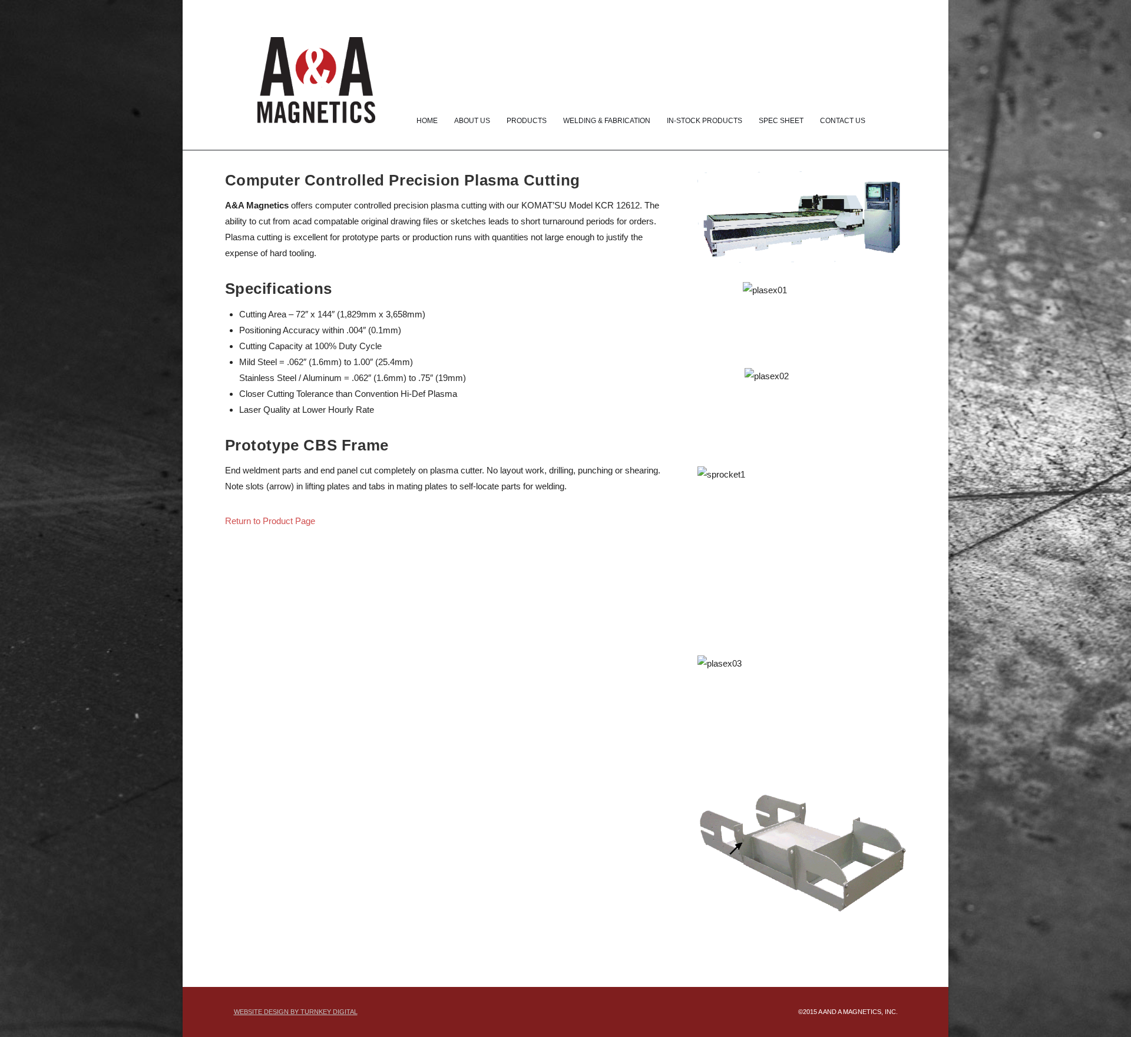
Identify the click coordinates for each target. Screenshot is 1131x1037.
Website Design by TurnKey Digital (296, 1011)
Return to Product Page (270, 521)
